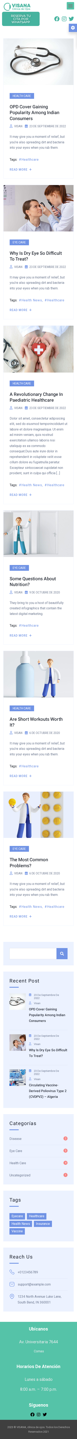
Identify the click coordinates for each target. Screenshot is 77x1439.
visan (18, 126)
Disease (15, 1139)
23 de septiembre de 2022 (46, 996)
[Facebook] (57, 18)
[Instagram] (64, 18)
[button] (70, 5)
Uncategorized (19, 1175)
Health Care (22, 96)
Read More (19, 169)
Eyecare (17, 1216)
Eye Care (19, 242)
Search (62, 953)
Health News (31, 300)
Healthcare (30, 160)
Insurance (43, 1224)
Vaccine (17, 1231)
